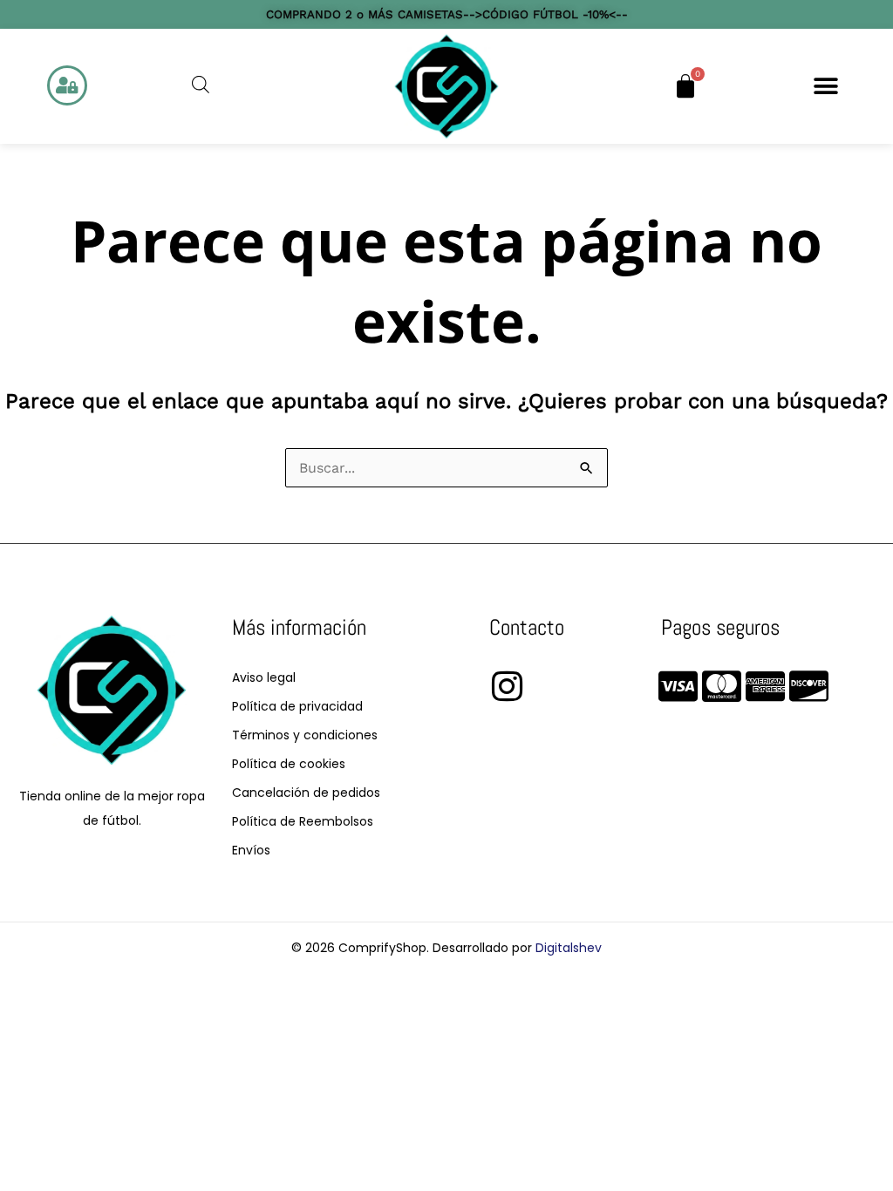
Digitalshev (568, 947)
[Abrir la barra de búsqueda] (200, 84)
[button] (826, 86)
